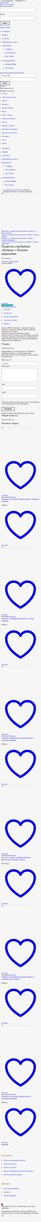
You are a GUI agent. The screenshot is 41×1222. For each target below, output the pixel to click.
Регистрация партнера (11, 1188)
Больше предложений (11, 316)
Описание (7, 309)
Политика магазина (10, 320)
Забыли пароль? (5, 27)
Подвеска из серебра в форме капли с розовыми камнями (16, 1097)
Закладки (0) (4, 2)
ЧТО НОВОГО (10, 53)
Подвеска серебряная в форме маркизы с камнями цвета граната (17, 978)
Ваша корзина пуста (7, 88)
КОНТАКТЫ (6, 46)
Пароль (2, 14)
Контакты (7, 1192)
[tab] (20, 309)
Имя (3, 384)
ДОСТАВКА (9, 56)
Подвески (20, 190)
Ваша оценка (6, 360)
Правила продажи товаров (13, 1174)
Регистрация (9, 68)
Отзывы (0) (7, 313)
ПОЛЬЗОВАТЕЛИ (8, 61)
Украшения (12, 190)
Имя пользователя (6, 6)
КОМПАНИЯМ (10, 64)
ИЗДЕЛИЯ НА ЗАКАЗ (10, 42)
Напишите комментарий (9, 261)
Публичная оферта (10, 1195)
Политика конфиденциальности (14, 1160)
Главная (5, 190)
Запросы (6, 324)
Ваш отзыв (5, 366)
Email (3, 392)
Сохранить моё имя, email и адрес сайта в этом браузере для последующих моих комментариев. (20, 403)
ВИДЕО (5, 35)
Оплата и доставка (10, 1167)
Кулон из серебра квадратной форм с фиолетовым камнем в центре (16, 858)
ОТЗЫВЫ (8, 49)
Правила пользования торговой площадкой (18, 1171)
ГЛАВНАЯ (6, 31)
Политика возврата (10, 1164)
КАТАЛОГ (6, 38)
